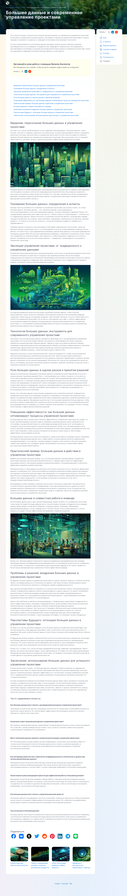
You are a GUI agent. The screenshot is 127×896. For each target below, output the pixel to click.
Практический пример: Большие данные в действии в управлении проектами (43, 103)
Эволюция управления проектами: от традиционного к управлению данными (43, 91)
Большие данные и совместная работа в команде (32, 106)
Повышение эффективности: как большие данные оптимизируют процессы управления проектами (51, 100)
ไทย (70, 884)
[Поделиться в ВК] (21, 836)
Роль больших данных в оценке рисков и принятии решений (37, 97)
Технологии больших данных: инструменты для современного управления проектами (46, 94)
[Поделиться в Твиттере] (37, 836)
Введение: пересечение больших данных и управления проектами (39, 85)
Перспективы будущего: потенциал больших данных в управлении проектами (43, 112)
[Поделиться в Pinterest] (52, 836)
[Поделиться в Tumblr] (29, 836)
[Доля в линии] (75, 836)
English (57, 884)
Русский (65, 884)
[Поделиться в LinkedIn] (60, 836)
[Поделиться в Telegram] (68, 836)
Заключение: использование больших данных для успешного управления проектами (46, 115)
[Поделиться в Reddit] (44, 836)
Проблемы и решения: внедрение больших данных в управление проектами (43, 109)
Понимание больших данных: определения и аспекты (34, 88)
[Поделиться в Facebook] (13, 836)
